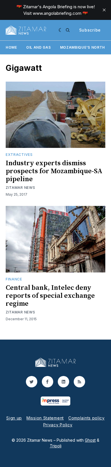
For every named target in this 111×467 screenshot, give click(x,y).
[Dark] (60, 30)
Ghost (90, 440)
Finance (14, 279)
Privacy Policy (58, 424)
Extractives (19, 154)
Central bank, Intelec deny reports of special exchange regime (50, 296)
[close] (104, 10)
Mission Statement (45, 418)
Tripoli (55, 445)
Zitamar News (20, 187)
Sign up (14, 418)
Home (11, 47)
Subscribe (90, 30)
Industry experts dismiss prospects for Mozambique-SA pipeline (54, 171)
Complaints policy (86, 418)
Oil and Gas (38, 47)
